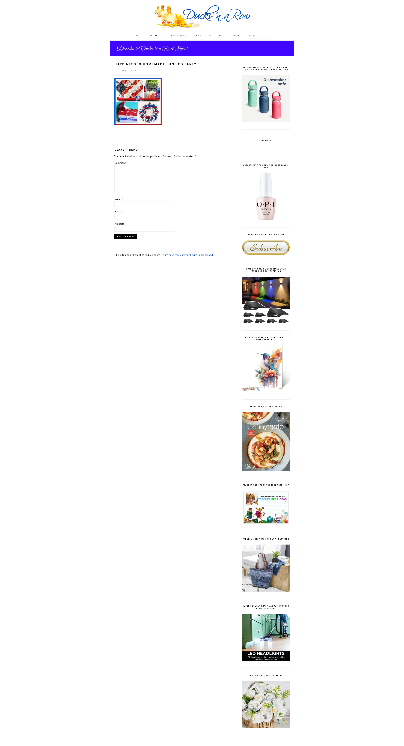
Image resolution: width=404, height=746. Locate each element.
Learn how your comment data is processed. (187, 254)
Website (119, 223)
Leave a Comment (129, 70)
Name (118, 199)
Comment (121, 162)
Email (118, 211)
